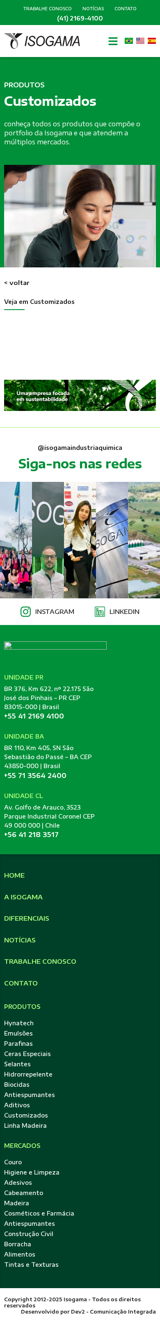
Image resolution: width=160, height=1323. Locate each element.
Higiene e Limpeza (31, 1172)
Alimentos (19, 1254)
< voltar (17, 282)
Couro (13, 1162)
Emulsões (18, 1033)
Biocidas (17, 1084)
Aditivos (17, 1105)
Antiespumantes (29, 1094)
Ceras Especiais (27, 1053)
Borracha (17, 1244)
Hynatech (19, 1023)
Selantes (17, 1064)
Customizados (26, 1115)
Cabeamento (23, 1192)
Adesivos (18, 1182)
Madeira (16, 1203)
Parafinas (18, 1043)
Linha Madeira (25, 1125)
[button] (113, 41)
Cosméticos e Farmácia (39, 1213)
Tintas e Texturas (31, 1264)
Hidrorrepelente (28, 1074)
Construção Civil (28, 1233)
